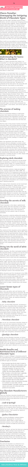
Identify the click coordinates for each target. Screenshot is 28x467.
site (2, 7)
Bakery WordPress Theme (9, 464)
